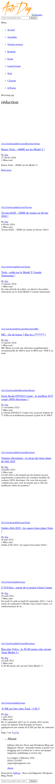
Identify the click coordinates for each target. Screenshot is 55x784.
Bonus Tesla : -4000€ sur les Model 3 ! (23, 149)
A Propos (11, 88)
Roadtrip (11, 51)
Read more (6, 170)
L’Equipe (11, 80)
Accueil (11, 30)
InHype (16, 773)
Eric (6, 155)
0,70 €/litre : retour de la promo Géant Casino (26, 587)
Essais (10, 59)
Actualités (12, 37)
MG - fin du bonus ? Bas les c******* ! (23, 334)
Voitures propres (15, 44)
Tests (9, 73)
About (10, 768)
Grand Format (14, 66)
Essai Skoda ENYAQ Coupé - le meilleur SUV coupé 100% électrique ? (27, 397)
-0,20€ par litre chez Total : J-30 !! (20, 708)
